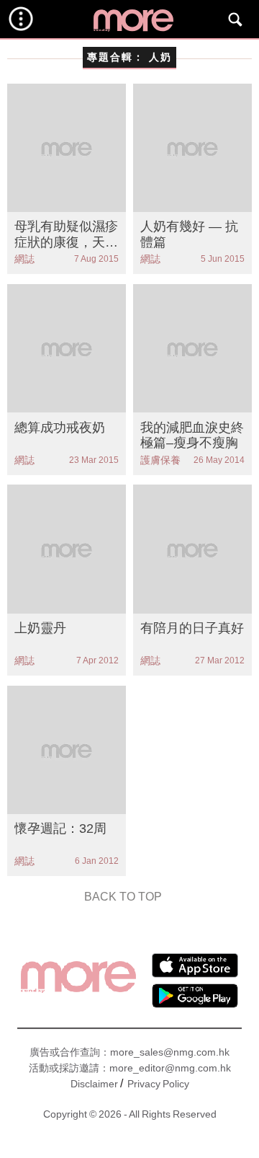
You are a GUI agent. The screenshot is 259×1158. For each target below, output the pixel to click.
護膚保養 (160, 460)
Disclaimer (94, 1084)
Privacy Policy (158, 1084)
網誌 (24, 259)
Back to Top (123, 896)
